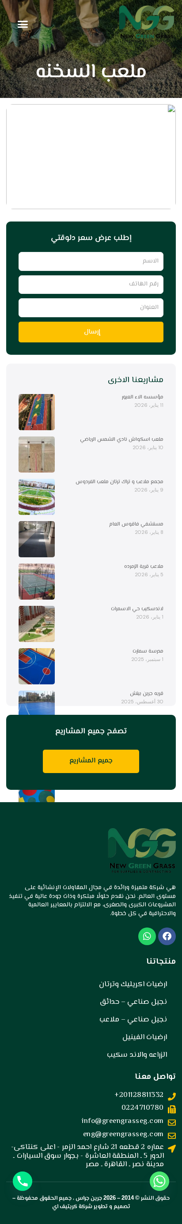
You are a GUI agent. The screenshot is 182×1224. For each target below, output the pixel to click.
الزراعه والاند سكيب (137, 1055)
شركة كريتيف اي (72, 1206)
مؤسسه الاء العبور (142, 397)
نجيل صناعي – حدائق (133, 1002)
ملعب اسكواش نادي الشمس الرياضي (121, 440)
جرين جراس (89, 1198)
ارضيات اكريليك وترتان (133, 984)
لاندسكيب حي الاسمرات (137, 609)
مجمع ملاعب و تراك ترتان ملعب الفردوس (119, 482)
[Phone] (22, 1181)
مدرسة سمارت (148, 651)
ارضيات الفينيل (144, 1037)
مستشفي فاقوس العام (136, 524)
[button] (23, 24)
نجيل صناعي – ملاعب (133, 1019)
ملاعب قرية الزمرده (143, 567)
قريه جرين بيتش (146, 694)
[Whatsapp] (159, 1181)
